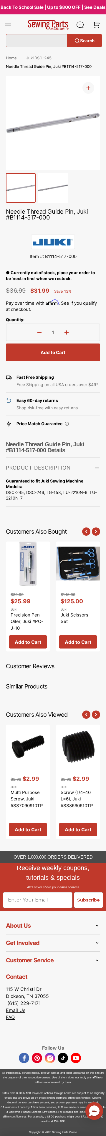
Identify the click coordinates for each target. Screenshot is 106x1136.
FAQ (10, 1017)
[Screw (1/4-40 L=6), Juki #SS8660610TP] (78, 782)
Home (11, 58)
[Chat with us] (80, 24)
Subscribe (88, 900)
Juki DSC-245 (39, 58)
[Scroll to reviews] (53, 228)
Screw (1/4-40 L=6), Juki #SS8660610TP (77, 799)
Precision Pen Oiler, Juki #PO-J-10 (27, 621)
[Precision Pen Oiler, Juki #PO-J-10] (28, 597)
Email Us (15, 1010)
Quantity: (15, 319)
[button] (8, 24)
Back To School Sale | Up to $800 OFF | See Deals (53, 7)
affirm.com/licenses (14, 1116)
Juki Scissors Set (74, 618)
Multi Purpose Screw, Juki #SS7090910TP (27, 799)
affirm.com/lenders (79, 1097)
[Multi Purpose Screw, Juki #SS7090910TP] (28, 782)
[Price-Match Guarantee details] (67, 424)
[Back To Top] (97, 1127)
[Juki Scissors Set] (78, 597)
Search (87, 40)
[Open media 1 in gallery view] (88, 88)
